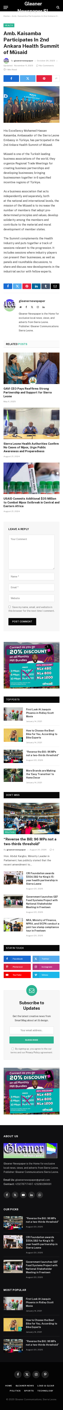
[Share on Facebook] (11, 78)
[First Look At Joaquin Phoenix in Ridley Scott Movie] (13, 714)
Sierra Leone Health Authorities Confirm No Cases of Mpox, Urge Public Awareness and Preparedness (31, 447)
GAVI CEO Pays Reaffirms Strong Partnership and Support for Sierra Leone (28, 392)
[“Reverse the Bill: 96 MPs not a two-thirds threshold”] (13, 756)
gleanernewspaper (23, 60)
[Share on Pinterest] (44, 78)
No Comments (46, 65)
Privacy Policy (33, 1052)
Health (9, 25)
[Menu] (6, 7)
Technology (45, 1391)
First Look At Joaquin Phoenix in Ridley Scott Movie (40, 713)
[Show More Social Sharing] (56, 78)
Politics (10, 832)
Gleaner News (25, 1385)
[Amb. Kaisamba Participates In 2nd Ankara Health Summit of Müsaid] (31, 104)
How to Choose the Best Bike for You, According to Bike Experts (41, 734)
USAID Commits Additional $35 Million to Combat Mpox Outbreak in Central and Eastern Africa (31, 502)
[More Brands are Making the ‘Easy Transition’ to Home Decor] (13, 775)
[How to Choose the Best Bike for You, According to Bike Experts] (13, 735)
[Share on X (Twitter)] (28, 78)
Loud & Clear (45, 1385)
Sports (29, 1391)
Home (7, 16)
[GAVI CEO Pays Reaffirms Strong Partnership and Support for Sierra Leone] (31, 368)
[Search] (57, 7)
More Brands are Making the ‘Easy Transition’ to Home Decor (41, 774)
